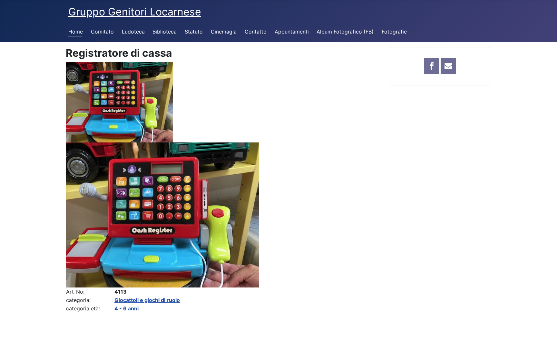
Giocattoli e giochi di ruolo (147, 300)
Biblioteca (164, 31)
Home (75, 31)
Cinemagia (224, 31)
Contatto (256, 31)
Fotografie (394, 31)
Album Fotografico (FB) (345, 31)
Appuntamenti (292, 31)
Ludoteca (133, 31)
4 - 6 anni (126, 308)
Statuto (194, 31)
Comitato (102, 31)
